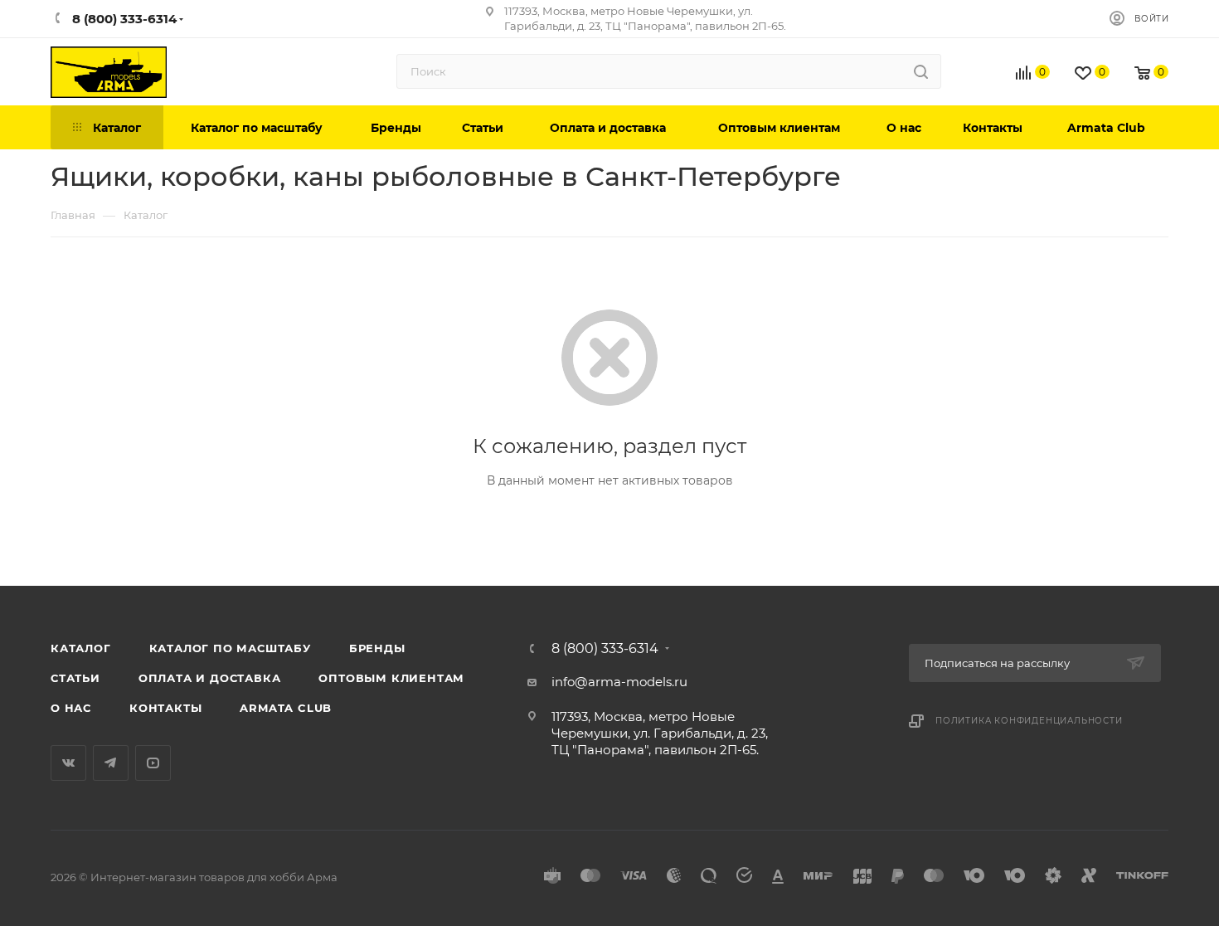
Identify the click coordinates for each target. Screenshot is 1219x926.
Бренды (377, 648)
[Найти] (921, 71)
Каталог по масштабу (230, 648)
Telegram (111, 763)
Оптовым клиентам (391, 678)
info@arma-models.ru (619, 682)
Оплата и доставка (209, 678)
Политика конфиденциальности (1029, 720)
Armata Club (286, 707)
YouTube (153, 763)
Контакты (165, 707)
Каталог (81, 648)
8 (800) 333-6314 (604, 649)
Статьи (75, 678)
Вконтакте (68, 763)
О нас (71, 707)
